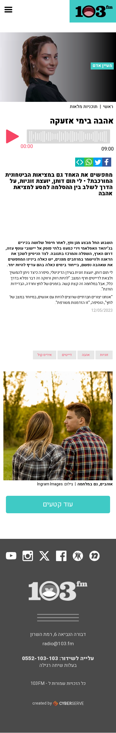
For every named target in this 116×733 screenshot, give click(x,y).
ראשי (108, 107)
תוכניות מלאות (83, 107)
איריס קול (44, 354)
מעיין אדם (102, 65)
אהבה (86, 354)
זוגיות (104, 354)
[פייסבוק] (106, 162)
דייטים (67, 354)
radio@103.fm (58, 643)
